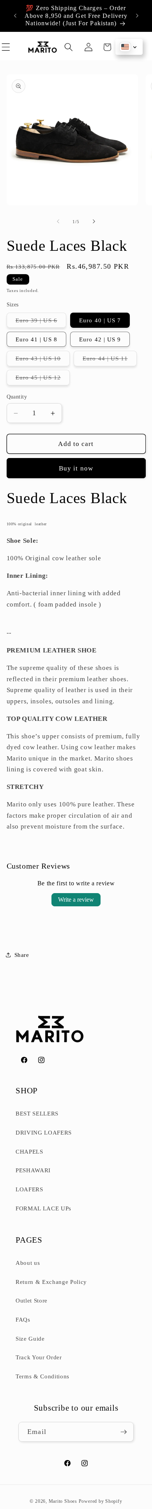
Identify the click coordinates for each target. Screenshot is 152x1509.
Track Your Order (39, 1357)
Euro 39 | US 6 (41, 322)
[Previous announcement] (15, 15)
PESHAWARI (33, 1170)
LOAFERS (29, 1189)
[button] (15, 47)
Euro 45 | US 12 (43, 379)
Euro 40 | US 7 (100, 320)
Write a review (76, 899)
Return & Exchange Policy (51, 1281)
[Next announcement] (137, 15)
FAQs (23, 1319)
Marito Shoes (63, 1501)
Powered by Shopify (100, 1501)
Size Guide (30, 1338)
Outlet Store (32, 1300)
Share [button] (21, 954)
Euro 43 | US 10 (43, 360)
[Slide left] (58, 221)
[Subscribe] (123, 1432)
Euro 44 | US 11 (110, 360)
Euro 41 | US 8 (36, 339)
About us (28, 1262)
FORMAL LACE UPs (43, 1208)
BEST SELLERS (37, 1113)
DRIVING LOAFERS (44, 1132)
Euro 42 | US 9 (100, 339)
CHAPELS (29, 1151)
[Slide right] (94, 221)
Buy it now (76, 468)
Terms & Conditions (42, 1376)
